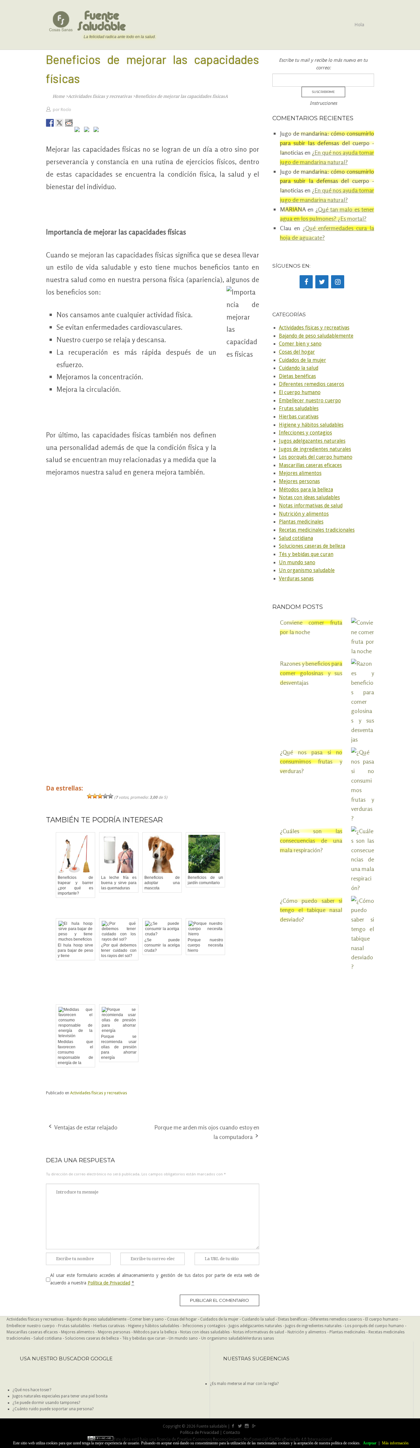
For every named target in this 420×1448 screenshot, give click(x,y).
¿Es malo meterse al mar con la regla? (244, 1383)
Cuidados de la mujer (302, 360)
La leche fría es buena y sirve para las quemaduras (118, 882)
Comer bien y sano (300, 344)
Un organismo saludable (307, 570)
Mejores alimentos (300, 473)
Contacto (231, 1432)
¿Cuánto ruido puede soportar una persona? (53, 1409)
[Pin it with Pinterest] (78, 131)
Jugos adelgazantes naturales (312, 441)
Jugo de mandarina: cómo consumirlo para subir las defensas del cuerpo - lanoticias (327, 143)
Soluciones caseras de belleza (312, 546)
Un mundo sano (297, 563)
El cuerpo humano (300, 392)
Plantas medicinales (301, 522)
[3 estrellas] (100, 796)
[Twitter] (321, 281)
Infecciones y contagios (305, 433)
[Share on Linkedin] (88, 131)
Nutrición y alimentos (304, 514)
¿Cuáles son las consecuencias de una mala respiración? (311, 840)
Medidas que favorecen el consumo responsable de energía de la (75, 1052)
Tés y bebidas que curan (306, 554)
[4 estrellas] (105, 796)
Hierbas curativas (299, 417)
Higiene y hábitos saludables (311, 425)
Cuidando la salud (298, 368)
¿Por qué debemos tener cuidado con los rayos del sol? (118, 950)
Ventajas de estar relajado (85, 1127)
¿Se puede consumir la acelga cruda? (162, 945)
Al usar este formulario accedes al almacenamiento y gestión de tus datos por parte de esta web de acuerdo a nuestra (154, 1279)
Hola (359, 25)
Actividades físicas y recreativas (98, 1093)
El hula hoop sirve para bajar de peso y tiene (75, 950)
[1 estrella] (89, 796)
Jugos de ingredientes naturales (315, 449)
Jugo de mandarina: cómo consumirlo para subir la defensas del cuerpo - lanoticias (327, 181)
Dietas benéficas (297, 376)
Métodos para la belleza (306, 490)
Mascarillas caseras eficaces (310, 465)
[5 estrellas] (110, 796)
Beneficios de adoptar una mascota (162, 882)
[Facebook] (306, 281)
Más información (395, 1443)
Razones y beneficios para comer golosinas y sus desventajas (311, 673)
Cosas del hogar (297, 352)
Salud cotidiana (296, 538)
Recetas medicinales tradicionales (317, 530)
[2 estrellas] (94, 796)
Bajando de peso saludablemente (316, 336)
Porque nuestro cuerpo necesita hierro (205, 945)
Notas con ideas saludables (309, 498)
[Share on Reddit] (69, 123)
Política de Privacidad (109, 1282)
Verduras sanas (296, 579)
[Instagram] (337, 281)
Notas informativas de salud (311, 506)
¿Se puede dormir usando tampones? (46, 1402)
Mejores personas (299, 481)
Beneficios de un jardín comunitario (205, 880)
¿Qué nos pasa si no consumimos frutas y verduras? (311, 761)
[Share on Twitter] (59, 123)
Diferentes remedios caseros (311, 384)
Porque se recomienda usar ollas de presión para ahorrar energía (118, 1047)
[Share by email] (97, 131)
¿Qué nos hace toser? (31, 1390)
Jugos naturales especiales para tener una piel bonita (60, 1396)
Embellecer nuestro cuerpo (310, 401)
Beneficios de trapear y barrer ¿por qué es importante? (75, 885)
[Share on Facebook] (50, 123)
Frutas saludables (299, 409)
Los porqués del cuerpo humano (315, 457)
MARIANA (293, 209)
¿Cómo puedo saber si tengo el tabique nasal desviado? (311, 910)
